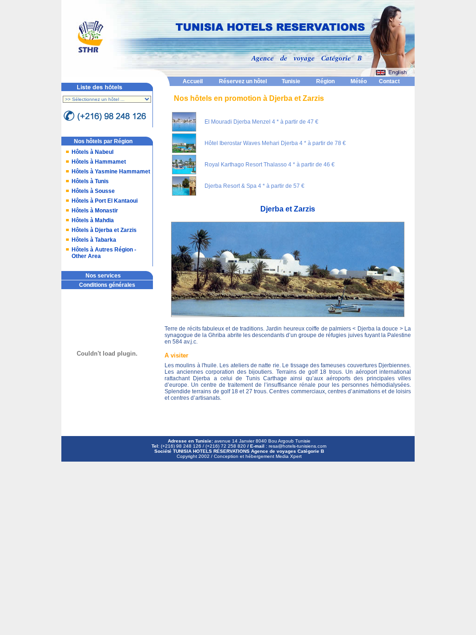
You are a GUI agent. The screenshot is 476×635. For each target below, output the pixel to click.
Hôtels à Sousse (93, 191)
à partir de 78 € (327, 143)
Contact (389, 81)
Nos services (103, 275)
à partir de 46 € (316, 164)
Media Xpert (289, 456)
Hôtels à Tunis (90, 181)
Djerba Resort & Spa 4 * (235, 186)
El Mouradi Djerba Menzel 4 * (242, 122)
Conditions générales (107, 285)
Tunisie (291, 81)
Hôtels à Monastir (95, 210)
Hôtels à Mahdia (93, 220)
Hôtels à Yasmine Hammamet (111, 171)
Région (325, 81)
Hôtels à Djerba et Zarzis (104, 230)
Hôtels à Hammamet (99, 162)
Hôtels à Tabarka (94, 240)
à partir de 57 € (285, 186)
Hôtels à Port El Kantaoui (105, 201)
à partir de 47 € (299, 122)
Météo (358, 81)
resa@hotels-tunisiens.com (297, 446)
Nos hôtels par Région (103, 141)
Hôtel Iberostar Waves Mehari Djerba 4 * (255, 143)
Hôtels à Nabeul (92, 152)
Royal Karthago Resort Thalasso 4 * (250, 164)
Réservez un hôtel (243, 81)
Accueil (193, 81)
